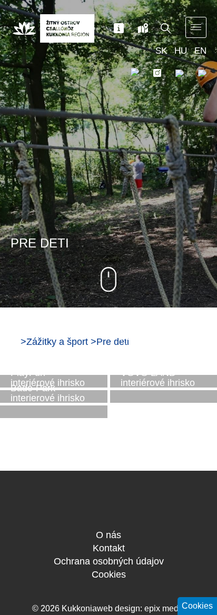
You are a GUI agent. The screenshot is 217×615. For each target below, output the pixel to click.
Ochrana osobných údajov (109, 561)
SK (161, 51)
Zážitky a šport (57, 341)
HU (180, 51)
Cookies (109, 574)
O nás (108, 535)
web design (118, 608)
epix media (164, 608)
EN (200, 51)
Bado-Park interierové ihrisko (48, 393)
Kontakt (109, 548)
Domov (14, 341)
